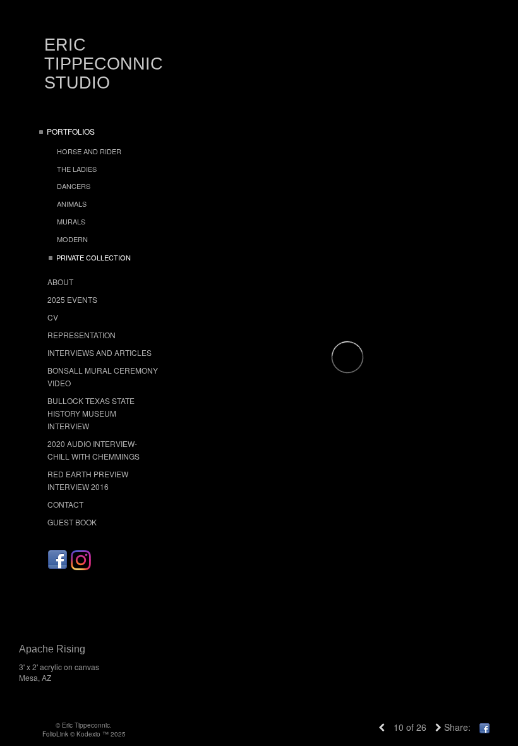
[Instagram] (81, 560)
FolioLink (55, 734)
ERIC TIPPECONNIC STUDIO (103, 63)
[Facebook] (57, 560)
